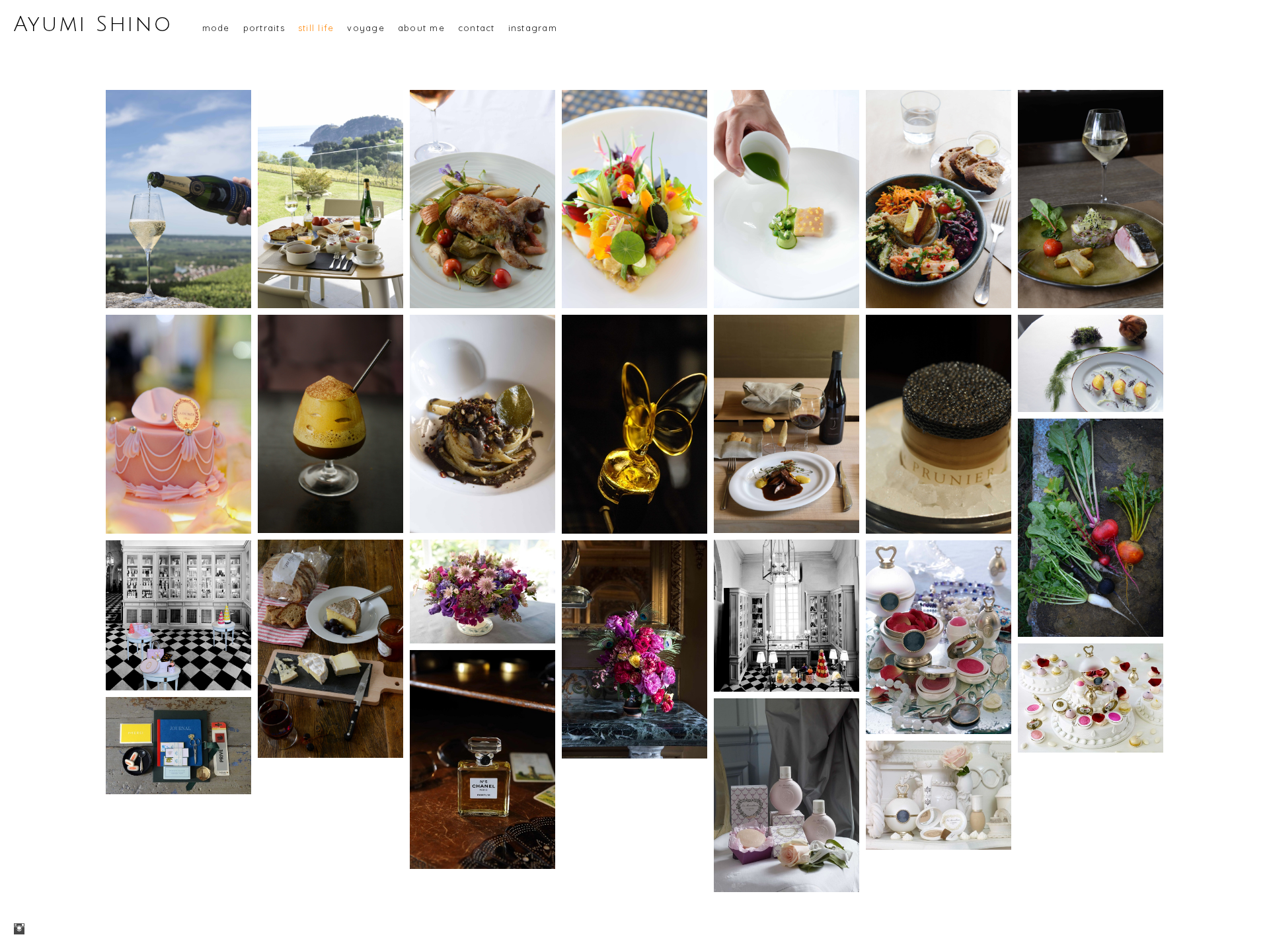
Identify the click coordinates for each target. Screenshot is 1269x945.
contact (476, 27)
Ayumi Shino (93, 24)
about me (421, 27)
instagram (532, 27)
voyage (366, 27)
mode (216, 27)
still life (316, 27)
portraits (264, 27)
